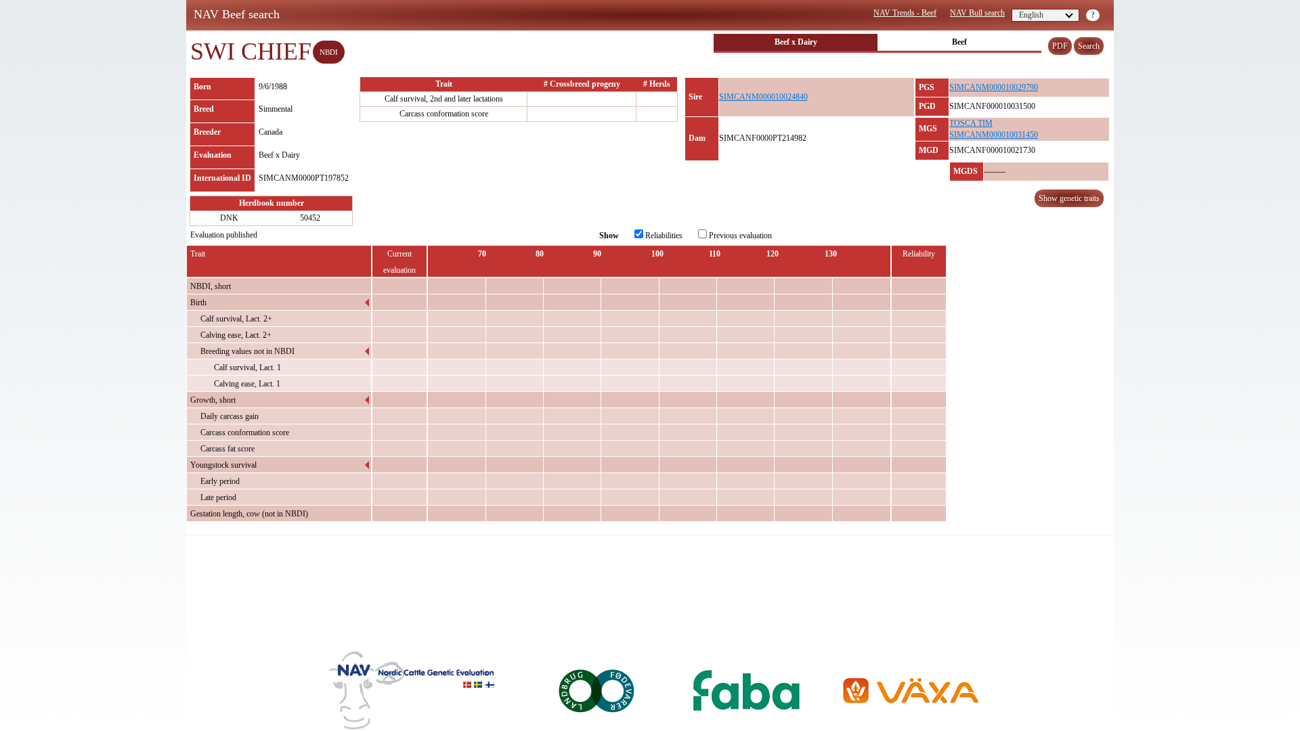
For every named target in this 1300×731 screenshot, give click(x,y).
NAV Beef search (237, 14)
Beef (959, 42)
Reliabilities (662, 235)
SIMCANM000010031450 (993, 134)
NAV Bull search (977, 13)
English (1031, 15)
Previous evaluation (739, 235)
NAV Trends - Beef (904, 13)
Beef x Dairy (796, 42)
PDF (1060, 46)
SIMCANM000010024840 (763, 97)
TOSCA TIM (971, 123)
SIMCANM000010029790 (993, 87)
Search (1089, 46)
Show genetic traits (1069, 198)
